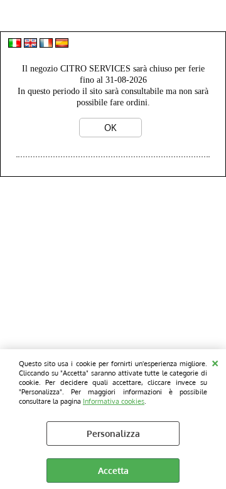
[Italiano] (15, 44)
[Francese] (46, 44)
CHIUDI (215, 361)
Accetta (113, 470)
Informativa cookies (113, 401)
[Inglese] (30, 44)
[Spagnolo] (62, 44)
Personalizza (113, 433)
